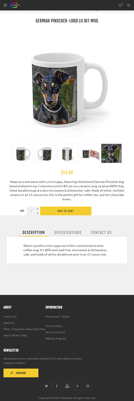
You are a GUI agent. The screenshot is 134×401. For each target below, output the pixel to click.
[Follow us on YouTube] (67, 386)
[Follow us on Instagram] (88, 386)
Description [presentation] (34, 232)
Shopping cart (122, 4)
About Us (8, 322)
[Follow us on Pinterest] (77, 386)
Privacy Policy (54, 325)
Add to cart (66, 211)
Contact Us (10, 316)
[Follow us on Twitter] (46, 386)
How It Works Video (15, 335)
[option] (23, 153)
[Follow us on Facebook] (57, 386)
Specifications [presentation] (68, 232)
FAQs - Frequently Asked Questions (24, 329)
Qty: (22, 211)
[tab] (33, 232)
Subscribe (21, 373)
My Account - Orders (58, 316)
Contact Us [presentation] (101, 232)
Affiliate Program (56, 338)
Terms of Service (55, 332)
